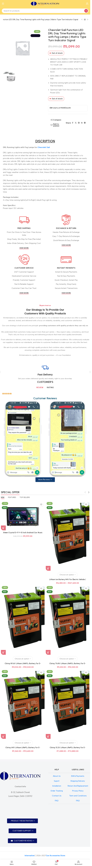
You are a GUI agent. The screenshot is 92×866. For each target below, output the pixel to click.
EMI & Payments (78, 776)
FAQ (56, 801)
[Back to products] (84, 19)
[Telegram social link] (84, 123)
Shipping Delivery (77, 781)
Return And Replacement (78, 786)
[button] (45, 479)
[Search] (86, 11)
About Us (56, 776)
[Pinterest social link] (78, 123)
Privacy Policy (77, 791)
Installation (56, 786)
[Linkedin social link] (81, 123)
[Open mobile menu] (3, 3)
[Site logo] (45, 3)
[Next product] (87, 19)
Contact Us (56, 796)
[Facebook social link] (72, 123)
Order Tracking (57, 791)
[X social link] (75, 123)
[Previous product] (81, 19)
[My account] (87, 3)
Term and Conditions (78, 796)
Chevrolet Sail (43, 147)
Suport (56, 781)
